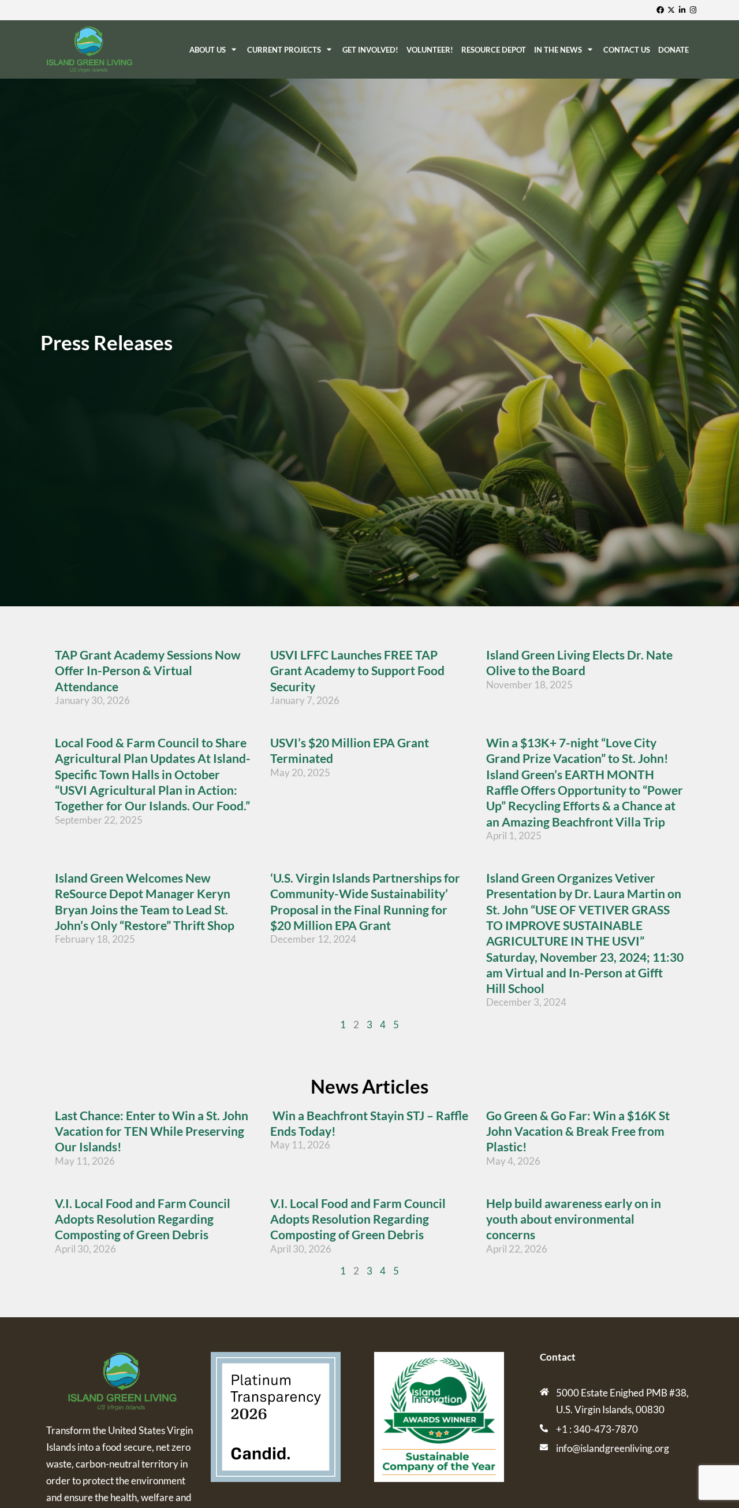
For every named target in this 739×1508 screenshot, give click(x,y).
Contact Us (626, 49)
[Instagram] (694, 10)
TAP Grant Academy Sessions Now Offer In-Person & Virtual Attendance (148, 670)
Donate (673, 49)
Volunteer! (429, 49)
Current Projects (284, 49)
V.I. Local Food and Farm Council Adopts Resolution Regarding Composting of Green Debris (142, 1219)
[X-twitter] (672, 10)
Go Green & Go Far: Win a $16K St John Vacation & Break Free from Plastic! (578, 1131)
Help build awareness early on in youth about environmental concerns (573, 1219)
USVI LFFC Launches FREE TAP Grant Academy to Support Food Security (357, 670)
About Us (207, 49)
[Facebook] (661, 10)
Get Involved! (370, 49)
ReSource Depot (493, 49)
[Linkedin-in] (683, 10)
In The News (558, 49)
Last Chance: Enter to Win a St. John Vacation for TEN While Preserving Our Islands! (151, 1131)
